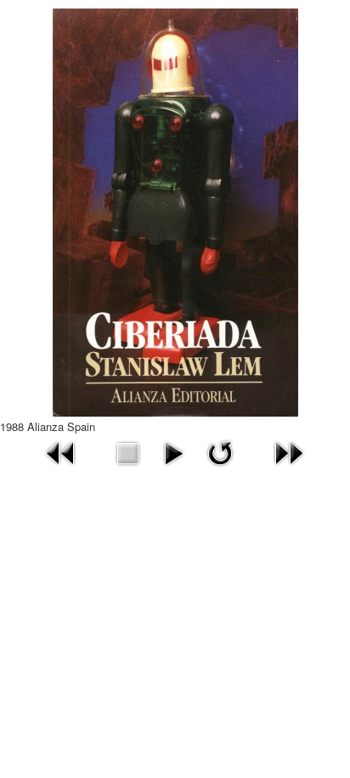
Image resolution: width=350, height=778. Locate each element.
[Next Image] (288, 451)
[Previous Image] (61, 451)
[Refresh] (220, 451)
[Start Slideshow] (173, 451)
